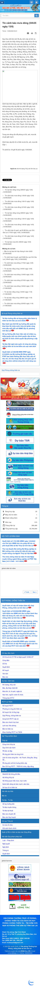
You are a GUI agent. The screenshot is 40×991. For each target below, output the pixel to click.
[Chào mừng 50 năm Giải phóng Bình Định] (20, 389)
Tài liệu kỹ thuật (7, 810)
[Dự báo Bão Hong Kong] (20, 486)
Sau (34, 592)
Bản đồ (4, 770)
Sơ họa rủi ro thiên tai (9, 787)
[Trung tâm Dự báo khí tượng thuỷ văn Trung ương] (20, 420)
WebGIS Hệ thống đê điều (11, 774)
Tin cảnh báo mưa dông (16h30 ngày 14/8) (19, 224)
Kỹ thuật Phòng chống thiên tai (12, 313)
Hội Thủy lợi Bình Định (9, 736)
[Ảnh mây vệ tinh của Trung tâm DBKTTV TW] (20, 493)
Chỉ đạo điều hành (8, 653)
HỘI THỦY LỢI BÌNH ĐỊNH (11, 536)
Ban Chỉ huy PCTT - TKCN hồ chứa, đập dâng (18, 766)
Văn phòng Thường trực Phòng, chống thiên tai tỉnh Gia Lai (22, 947)
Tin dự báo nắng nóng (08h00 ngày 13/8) (19, 190)
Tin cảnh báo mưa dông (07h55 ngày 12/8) (18, 280)
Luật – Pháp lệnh (8, 840)
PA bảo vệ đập (7, 751)
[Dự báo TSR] (20, 440)
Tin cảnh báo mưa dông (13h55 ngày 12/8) (18, 274)
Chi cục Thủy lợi (7, 821)
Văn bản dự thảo (7, 791)
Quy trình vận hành (8, 747)
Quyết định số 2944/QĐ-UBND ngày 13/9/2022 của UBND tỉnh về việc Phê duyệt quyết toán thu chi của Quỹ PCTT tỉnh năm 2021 (20, 643)
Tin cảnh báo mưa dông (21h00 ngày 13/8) (19, 207)
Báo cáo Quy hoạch (9, 817)
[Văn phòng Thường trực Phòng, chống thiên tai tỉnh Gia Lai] (20, 8)
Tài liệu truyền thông (9, 807)
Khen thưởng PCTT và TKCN (12, 732)
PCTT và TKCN (7, 702)
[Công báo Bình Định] (20, 868)
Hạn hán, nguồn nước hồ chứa (12, 695)
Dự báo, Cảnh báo (8, 681)
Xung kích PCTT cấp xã (10, 719)
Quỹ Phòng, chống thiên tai (11, 715)
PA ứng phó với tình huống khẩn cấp (14, 763)
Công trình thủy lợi (8, 744)
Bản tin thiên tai (7, 729)
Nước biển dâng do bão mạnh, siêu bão (15, 784)
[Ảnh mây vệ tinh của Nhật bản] (20, 499)
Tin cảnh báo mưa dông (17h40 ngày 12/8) (18, 263)
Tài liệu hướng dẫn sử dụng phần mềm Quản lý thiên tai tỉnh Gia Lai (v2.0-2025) (19, 319)
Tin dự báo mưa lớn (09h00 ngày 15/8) (18, 242)
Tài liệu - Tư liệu (7, 800)
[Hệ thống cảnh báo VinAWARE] (20, 427)
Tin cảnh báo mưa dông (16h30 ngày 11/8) (18, 286)
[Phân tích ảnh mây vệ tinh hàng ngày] (20, 473)
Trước (27, 592)
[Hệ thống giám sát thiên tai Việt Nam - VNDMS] (20, 409)
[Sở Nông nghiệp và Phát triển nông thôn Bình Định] (20, 884)
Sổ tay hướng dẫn (8, 804)
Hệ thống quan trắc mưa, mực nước (14, 781)
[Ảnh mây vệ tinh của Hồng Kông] (20, 467)
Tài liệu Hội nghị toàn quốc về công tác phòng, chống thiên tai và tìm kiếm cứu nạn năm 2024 (19, 345)
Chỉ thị (4, 664)
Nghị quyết (6, 844)
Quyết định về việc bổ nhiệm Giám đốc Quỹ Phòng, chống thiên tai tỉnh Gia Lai (18, 606)
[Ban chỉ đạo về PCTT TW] (20, 403)
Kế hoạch (5, 670)
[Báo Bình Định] (20, 897)
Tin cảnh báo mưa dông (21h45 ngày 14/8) (19, 236)
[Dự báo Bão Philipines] (20, 460)
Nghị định (5, 847)
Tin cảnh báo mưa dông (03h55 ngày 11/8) (18, 303)
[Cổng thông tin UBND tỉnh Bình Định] (20, 890)
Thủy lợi (4, 740)
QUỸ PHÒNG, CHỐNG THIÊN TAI (13, 600)
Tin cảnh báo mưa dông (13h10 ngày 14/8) (19, 219)
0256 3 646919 (14, 938)
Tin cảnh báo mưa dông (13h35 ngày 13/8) (19, 195)
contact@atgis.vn (13, 953)
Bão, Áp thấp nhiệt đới (9, 688)
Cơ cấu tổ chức (7, 825)
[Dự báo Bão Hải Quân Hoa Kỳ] (20, 446)
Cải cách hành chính (9, 828)
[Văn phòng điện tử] (20, 877)
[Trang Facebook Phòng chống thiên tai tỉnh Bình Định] (20, 414)
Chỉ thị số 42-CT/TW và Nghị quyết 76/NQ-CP (17, 657)
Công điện (5, 660)
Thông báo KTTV (8, 698)
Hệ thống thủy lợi (8, 777)
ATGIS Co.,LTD (25, 951)
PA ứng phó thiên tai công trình (12, 754)
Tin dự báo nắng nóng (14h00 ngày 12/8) (18, 269)
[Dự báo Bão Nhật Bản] (20, 453)
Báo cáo (5, 677)
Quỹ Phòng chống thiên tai (11, 370)
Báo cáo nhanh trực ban (10, 722)
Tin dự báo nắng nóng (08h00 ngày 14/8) (19, 213)
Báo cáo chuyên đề (8, 814)
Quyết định (6, 667)
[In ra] (32, 33)
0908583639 (28, 953)
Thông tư (5, 850)
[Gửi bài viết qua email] (28, 33)
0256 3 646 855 (25, 938)
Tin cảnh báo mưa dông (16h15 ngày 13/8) (19, 201)
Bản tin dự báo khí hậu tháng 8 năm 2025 (18, 251)
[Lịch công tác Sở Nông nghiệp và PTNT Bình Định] (20, 906)
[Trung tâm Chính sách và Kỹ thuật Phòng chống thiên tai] (20, 480)
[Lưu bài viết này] (36, 33)
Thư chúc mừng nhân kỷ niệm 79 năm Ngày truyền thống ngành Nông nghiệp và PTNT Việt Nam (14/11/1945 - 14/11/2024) (19, 559)
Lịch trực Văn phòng (9, 725)
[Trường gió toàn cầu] (20, 433)
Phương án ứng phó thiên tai (12, 709)
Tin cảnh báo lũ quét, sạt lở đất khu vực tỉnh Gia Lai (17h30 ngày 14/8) (18, 231)
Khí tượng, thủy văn (9, 685)
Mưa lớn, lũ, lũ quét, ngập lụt (12, 691)
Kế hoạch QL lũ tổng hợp (10, 712)
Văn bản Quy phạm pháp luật (12, 836)
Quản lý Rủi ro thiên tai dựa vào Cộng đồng (16, 832)
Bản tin (4, 796)
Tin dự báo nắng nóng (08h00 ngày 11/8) (18, 298)
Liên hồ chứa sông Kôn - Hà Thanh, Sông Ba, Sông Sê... (19, 758)
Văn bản (5, 673)
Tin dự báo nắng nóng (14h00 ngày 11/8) (18, 292)
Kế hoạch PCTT (7, 706)
